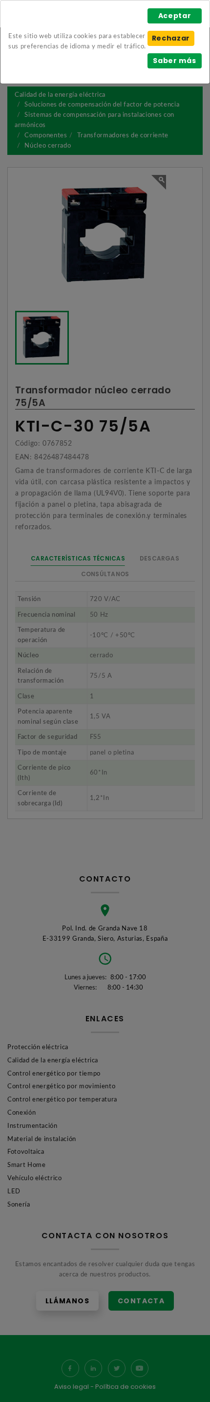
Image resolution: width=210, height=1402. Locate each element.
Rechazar (171, 38)
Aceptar (174, 16)
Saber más (174, 60)
